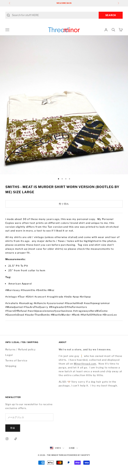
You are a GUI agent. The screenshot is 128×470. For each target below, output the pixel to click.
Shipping (10, 366)
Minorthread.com (85, 363)
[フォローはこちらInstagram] (7, 438)
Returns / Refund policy (20, 349)
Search (110, 15)
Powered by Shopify (78, 455)
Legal (9, 355)
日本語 (72, 448)
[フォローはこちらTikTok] (15, 438)
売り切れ (64, 203)
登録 (12, 428)
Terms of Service (16, 360)
